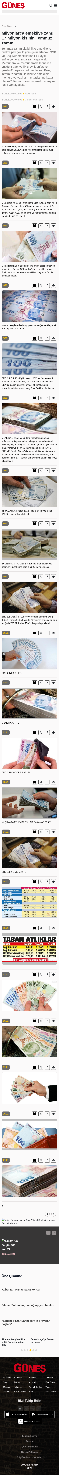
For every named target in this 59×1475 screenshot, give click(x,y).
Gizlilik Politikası (29, 1452)
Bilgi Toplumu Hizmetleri (29, 1457)
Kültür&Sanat (20, 1391)
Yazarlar (49, 1377)
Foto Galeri (7, 26)
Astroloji (32, 1382)
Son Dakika (50, 1391)
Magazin (7, 1387)
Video (47, 1387)
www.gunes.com (29, 1465)
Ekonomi (18, 1377)
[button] (47, 1214)
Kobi (31, 1391)
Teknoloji (18, 1387)
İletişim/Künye (29, 1436)
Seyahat (32, 1377)
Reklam (29, 1441)
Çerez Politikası (30, 1447)
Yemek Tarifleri (35, 1387)
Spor (5, 1382)
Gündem (7, 1377)
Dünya (17, 1382)
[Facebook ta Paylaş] (47, 106)
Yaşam (6, 1391)
